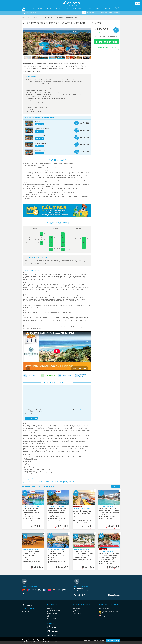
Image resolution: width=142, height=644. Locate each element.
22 (29, 242)
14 (27, 239)
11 (38, 237)
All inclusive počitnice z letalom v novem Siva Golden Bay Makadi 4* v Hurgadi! (82, 514)
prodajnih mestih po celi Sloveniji (109, 607)
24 (35, 242)
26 (41, 242)
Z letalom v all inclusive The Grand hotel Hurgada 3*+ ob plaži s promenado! (109, 511)
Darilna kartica (77, 610)
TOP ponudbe (107, 9)
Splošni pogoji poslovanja (54, 610)
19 (41, 239)
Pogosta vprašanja (78, 613)
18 (38, 239)
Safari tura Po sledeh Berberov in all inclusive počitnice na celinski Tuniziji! (32, 554)
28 (27, 246)
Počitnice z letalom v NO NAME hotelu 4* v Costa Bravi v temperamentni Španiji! (57, 512)
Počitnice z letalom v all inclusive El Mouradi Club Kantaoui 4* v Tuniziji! (83, 553)
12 (41, 237)
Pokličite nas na (81, 594)
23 (32, 242)
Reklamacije (76, 612)
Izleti (67, 9)
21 (27, 242)
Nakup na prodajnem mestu (54, 612)
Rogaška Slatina (103, 12)
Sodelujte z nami (26, 611)
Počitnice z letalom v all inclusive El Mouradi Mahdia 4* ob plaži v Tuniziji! (57, 554)
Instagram (55, 631)
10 (35, 237)
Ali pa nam (115, 594)
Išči (84, 12)
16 (32, 239)
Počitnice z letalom (52, 613)
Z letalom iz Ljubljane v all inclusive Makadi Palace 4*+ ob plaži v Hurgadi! (109, 556)
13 (44, 237)
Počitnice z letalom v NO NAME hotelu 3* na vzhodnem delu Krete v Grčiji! (32, 512)
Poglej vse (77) (115, 486)
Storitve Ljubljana (37, 9)
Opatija (110, 12)
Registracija (76, 607)
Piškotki (49, 617)
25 (38, 242)
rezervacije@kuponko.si (30, 179)
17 (35, 239)
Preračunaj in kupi (106, 41)
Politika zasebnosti (52, 618)
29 (29, 246)
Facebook (54, 627)
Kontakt (49, 608)
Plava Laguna (116, 12)
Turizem (48, 9)
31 (62, 248)
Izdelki (97, 9)
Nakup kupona (77, 608)
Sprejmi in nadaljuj (113, 641)
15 (29, 239)
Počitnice (78, 9)
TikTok (54, 635)
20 (44, 239)
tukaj (72, 192)
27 (44, 242)
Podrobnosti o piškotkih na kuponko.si (93, 640)
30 (32, 246)
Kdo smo (49, 607)
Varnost (49, 615)
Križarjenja (88, 9)
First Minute (58, 9)
